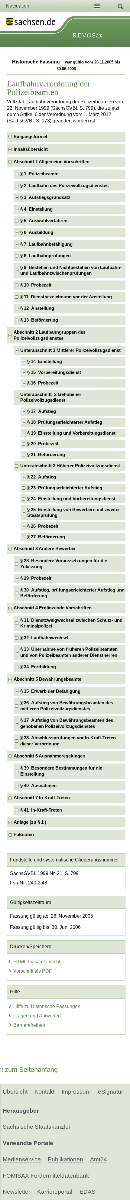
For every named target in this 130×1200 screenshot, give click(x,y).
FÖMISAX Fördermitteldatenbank (46, 1175)
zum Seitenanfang (31, 1069)
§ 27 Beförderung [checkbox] (46, 536)
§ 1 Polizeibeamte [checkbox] (39, 173)
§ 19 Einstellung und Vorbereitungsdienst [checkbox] (71, 433)
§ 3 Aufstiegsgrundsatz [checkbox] (45, 197)
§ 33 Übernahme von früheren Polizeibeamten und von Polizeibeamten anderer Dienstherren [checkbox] (69, 652)
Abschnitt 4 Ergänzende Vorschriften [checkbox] (53, 607)
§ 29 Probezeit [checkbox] (35, 578)
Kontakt (44, 1091)
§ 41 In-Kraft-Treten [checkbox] (41, 810)
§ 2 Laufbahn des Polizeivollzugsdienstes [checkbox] (64, 185)
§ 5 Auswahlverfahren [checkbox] (43, 220)
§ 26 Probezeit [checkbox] (42, 526)
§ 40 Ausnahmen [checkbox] (38, 785)
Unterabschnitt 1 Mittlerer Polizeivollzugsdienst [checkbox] (70, 350)
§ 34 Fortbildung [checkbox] (38, 666)
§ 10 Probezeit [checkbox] (35, 285)
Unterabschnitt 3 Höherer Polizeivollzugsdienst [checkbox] (70, 465)
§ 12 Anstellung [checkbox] (37, 308)
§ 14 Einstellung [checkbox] (44, 361)
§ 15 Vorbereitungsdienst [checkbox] (54, 372)
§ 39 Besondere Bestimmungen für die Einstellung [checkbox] (61, 771)
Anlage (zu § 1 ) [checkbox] (30, 822)
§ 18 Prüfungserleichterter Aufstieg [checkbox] (64, 422)
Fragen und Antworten (37, 1015)
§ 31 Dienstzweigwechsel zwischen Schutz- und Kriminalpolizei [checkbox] (71, 623)
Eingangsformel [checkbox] (30, 136)
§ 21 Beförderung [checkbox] (46, 454)
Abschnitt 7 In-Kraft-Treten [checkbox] (42, 797)
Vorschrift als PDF (32, 971)
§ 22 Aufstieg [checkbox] (41, 477)
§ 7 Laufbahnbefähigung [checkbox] (46, 244)
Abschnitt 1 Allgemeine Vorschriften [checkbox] (51, 161)
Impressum (76, 1091)
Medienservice (22, 1159)
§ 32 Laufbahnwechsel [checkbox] (44, 637)
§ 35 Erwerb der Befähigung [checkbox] (50, 691)
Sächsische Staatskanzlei (36, 1127)
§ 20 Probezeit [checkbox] (42, 443)
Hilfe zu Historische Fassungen (46, 1006)
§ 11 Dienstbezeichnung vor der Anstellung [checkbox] (66, 296)
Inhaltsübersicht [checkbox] (31, 149)
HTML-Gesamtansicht (36, 961)
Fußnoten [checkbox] (24, 834)
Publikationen (65, 1159)
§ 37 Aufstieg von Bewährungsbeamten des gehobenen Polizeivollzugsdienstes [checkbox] (66, 723)
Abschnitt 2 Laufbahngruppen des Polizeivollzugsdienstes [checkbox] (50, 335)
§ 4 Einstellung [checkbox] (36, 209)
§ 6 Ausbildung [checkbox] (36, 232)
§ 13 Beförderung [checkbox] (39, 320)
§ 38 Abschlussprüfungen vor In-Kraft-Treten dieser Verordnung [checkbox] (68, 740)
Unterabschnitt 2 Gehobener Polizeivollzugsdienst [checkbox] (50, 397)
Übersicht (15, 1091)
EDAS (88, 1192)
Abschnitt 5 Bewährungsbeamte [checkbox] (47, 679)
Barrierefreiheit (29, 1025)
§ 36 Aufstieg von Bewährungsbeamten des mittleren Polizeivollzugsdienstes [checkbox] (66, 705)
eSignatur (110, 1091)
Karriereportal (54, 1192)
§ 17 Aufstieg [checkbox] (41, 411)
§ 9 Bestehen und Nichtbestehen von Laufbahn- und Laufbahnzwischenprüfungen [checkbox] (71, 270)
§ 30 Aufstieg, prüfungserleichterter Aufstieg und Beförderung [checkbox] (72, 593)
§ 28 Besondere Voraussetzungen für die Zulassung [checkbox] (63, 563)
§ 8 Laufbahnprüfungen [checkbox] (45, 255)
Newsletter (16, 1192)
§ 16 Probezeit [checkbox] (42, 383)
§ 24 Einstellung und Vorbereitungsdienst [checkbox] (71, 498)
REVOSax (88, 35)
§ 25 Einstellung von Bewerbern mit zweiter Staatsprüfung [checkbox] (73, 512)
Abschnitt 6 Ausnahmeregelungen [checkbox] (49, 756)
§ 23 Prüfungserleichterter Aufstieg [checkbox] (64, 487)
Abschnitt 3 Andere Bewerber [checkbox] (45, 548)
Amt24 (98, 1159)
